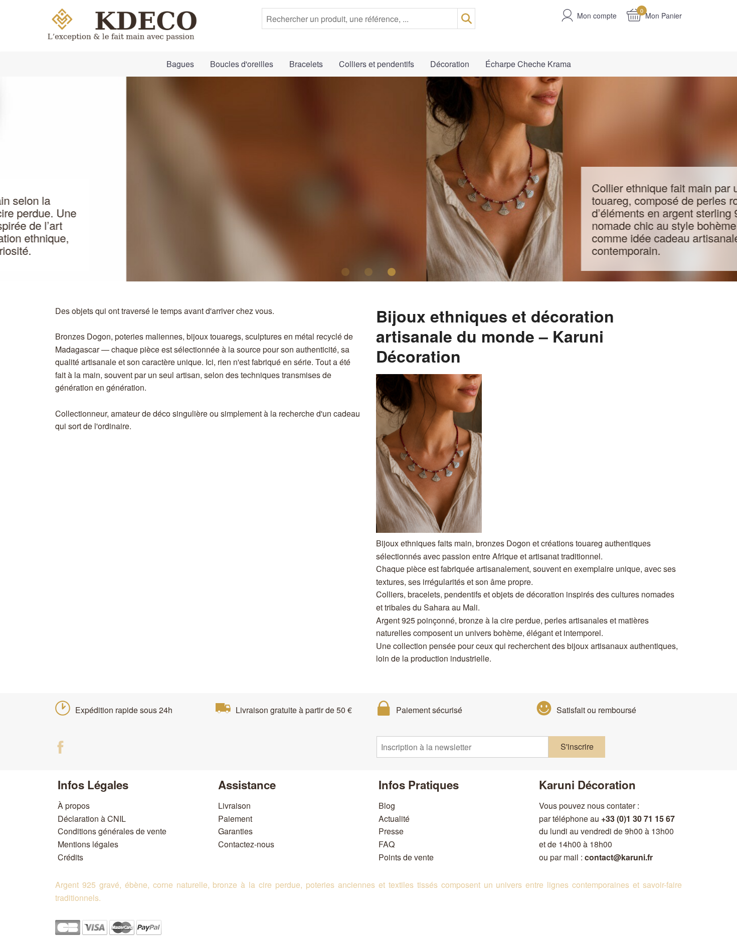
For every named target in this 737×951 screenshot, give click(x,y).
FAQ (387, 844)
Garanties (235, 831)
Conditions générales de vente (112, 831)
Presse (391, 831)
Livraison (234, 805)
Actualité (394, 818)
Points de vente (406, 857)
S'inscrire (577, 746)
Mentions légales (88, 844)
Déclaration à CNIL (92, 818)
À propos (74, 805)
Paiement (235, 818)
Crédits (70, 857)
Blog (387, 805)
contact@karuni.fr (619, 857)
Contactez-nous (246, 844)
